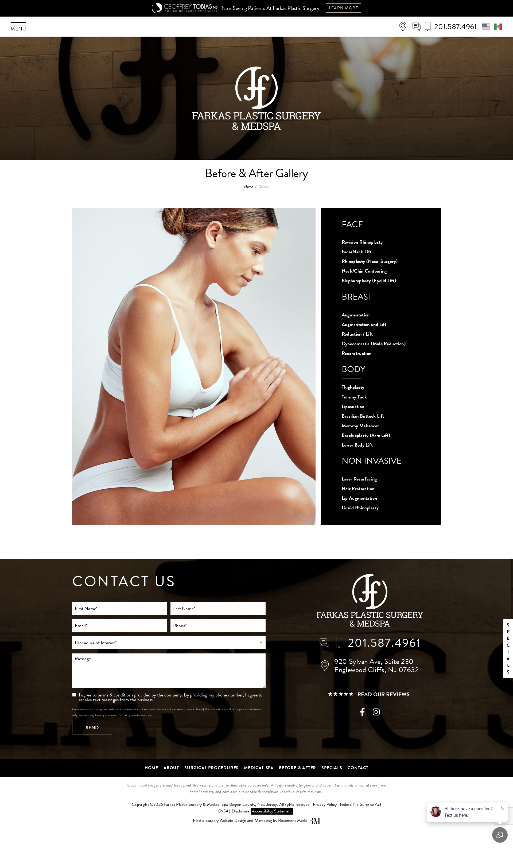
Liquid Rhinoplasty (360, 507)
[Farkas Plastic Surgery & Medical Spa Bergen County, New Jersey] (370, 601)
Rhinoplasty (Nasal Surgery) (370, 261)
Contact (358, 768)
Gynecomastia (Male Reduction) (374, 343)
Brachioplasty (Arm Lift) (366, 435)
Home (248, 186)
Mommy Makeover (360, 425)
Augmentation (356, 314)
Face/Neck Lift (357, 251)
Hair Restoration (358, 488)
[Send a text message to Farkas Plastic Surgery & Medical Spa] (418, 26)
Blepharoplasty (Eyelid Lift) (369, 280)
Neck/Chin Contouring (364, 270)
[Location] (404, 27)
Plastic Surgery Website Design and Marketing (232, 820)
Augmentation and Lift (364, 324)
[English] (488, 25)
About (171, 768)
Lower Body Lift (357, 444)
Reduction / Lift (357, 334)
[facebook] (362, 713)
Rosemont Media (293, 820)
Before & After (297, 768)
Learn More (343, 8)
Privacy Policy (325, 804)
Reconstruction (357, 353)
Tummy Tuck (354, 396)
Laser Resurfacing (359, 478)
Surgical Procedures (211, 768)
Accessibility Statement (272, 811)
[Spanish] (498, 25)
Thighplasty (353, 387)
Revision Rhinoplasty (362, 242)
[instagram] (376, 713)
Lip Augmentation (359, 498)
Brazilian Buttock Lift (363, 416)
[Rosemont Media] (314, 821)
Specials (331, 768)
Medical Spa (259, 768)
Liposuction (353, 406)
